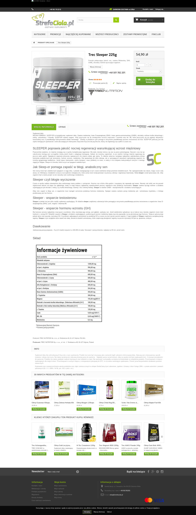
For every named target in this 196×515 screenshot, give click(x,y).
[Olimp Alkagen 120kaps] (87, 390)
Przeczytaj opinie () (100, 83)
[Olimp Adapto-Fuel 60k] (154, 390)
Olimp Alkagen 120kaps (85, 403)
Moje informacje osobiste (63, 494)
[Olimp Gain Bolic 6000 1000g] (154, 433)
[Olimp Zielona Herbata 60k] (64, 390)
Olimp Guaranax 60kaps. (41, 403)
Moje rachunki (59, 489)
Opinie (62, 127)
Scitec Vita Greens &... (129, 403)
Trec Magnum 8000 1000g (108, 445)
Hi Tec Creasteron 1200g (86, 445)
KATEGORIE (39, 34)
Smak (138, 68)
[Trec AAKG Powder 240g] (131, 433)
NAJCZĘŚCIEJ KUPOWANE (78, 34)
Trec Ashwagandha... (39, 445)
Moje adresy (58, 491)
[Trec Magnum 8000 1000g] (109, 433)
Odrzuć (109, 512)
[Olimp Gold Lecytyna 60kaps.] (64, 433)
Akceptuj (87, 512)
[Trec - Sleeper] (41, 111)
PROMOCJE (55, 34)
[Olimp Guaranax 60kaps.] (42, 390)
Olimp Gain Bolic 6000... (153, 445)
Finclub (156, 34)
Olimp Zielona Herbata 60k (64, 403)
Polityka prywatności (39, 491)
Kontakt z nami (148, 9)
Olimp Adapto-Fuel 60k (152, 403)
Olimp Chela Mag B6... (107, 403)
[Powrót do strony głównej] (34, 42)
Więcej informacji (95, 67)
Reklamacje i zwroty (39, 489)
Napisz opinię (121, 83)
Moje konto (60, 482)
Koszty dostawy (37, 497)
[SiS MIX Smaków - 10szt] (98, 3)
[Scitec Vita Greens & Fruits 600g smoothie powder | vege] (131, 390)
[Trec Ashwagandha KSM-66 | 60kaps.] (42, 433)
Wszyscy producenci (107, 34)
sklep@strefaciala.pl (116, 495)
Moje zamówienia (60, 486)
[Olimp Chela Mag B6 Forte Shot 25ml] (109, 390)
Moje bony (58, 497)
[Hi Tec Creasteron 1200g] (87, 433)
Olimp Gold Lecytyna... (62, 445)
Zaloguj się (159, 9)
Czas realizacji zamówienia (41, 500)
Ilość (137, 61)
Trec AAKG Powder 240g (130, 445)
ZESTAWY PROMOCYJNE (135, 34)
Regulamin (35, 494)
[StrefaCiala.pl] (53, 20)
